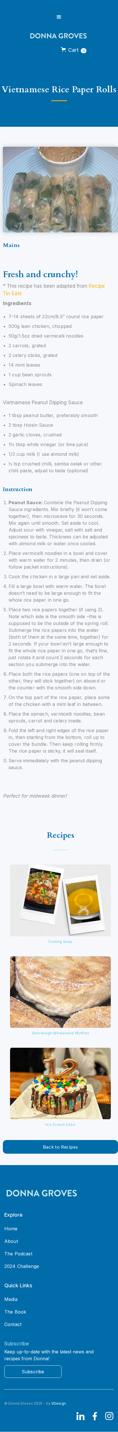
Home (11, 1228)
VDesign (58, 1403)
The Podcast (18, 1254)
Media (10, 1299)
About (11, 1241)
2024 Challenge (21, 1266)
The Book (15, 1312)
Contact (12, 1324)
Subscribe (33, 1371)
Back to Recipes (60, 1146)
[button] (59, 17)
